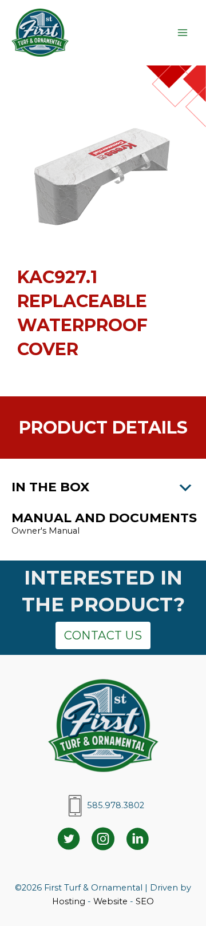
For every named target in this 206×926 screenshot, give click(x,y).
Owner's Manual (46, 531)
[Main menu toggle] (183, 33)
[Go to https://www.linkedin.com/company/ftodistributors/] (137, 840)
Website (110, 901)
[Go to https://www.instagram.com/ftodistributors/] (103, 840)
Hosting (68, 901)
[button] (103, 488)
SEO (145, 901)
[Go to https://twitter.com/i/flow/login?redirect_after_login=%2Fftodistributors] (68, 840)
